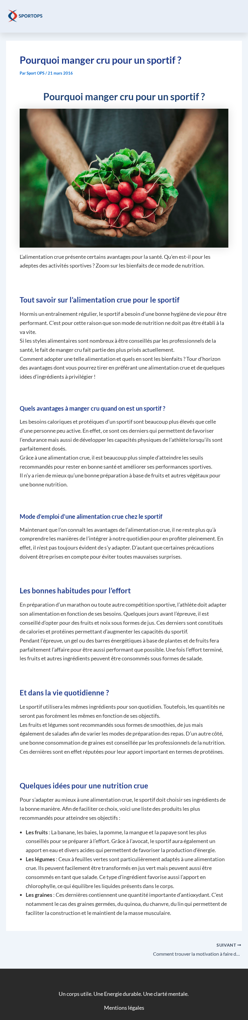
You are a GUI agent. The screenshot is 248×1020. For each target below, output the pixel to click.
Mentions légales (124, 1007)
